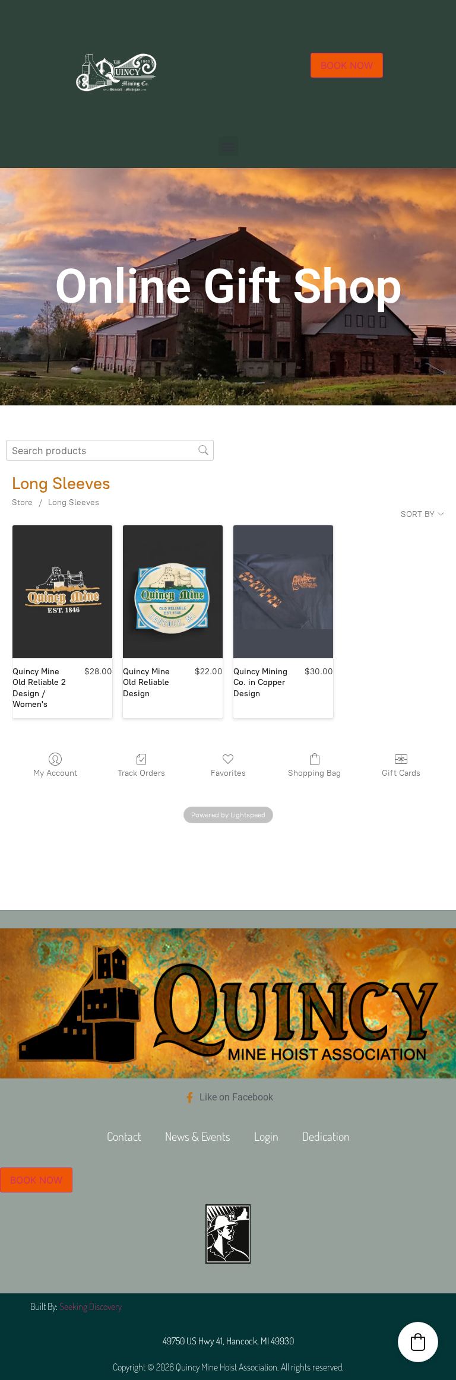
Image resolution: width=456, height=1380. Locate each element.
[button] (228, 146)
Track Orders (141, 773)
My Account (55, 773)
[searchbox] (110, 450)
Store (22, 502)
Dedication (326, 1136)
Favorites (228, 773)
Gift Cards (401, 773)
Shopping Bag (314, 773)
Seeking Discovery (90, 1306)
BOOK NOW (347, 65)
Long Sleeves (73, 502)
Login (266, 1136)
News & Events (197, 1136)
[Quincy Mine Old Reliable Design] (173, 591)
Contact (124, 1136)
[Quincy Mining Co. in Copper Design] (283, 591)
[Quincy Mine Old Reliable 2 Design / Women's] (62, 591)
